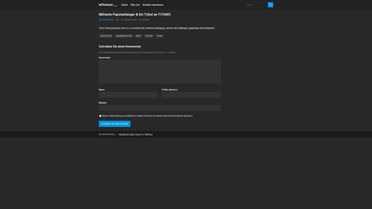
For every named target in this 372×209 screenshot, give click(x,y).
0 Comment (144, 20)
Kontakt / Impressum (153, 4)
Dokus (124, 4)
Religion (148, 36)
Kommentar (105, 57)
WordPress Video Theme (130, 134)
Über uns (135, 4)
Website (103, 103)
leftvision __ (108, 5)
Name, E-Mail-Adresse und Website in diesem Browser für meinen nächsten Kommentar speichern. (147, 116)
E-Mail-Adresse (170, 90)
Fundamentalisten (124, 36)
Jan (116, 20)
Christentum (106, 36)
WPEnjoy (149, 134)
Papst (138, 36)
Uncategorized (106, 20)
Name (102, 90)
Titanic (160, 36)
